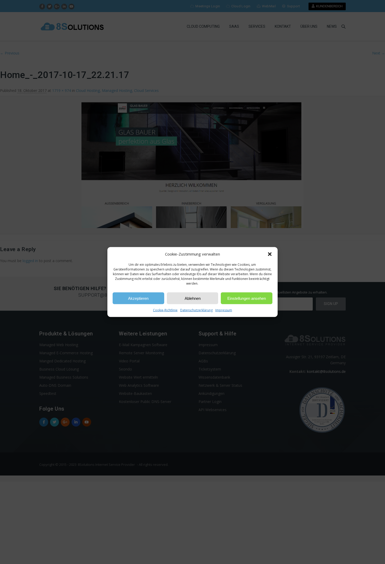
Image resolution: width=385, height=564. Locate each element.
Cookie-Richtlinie (165, 310)
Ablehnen (193, 298)
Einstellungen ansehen (246, 298)
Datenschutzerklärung (196, 310)
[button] (269, 254)
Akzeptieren (138, 298)
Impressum (223, 310)
